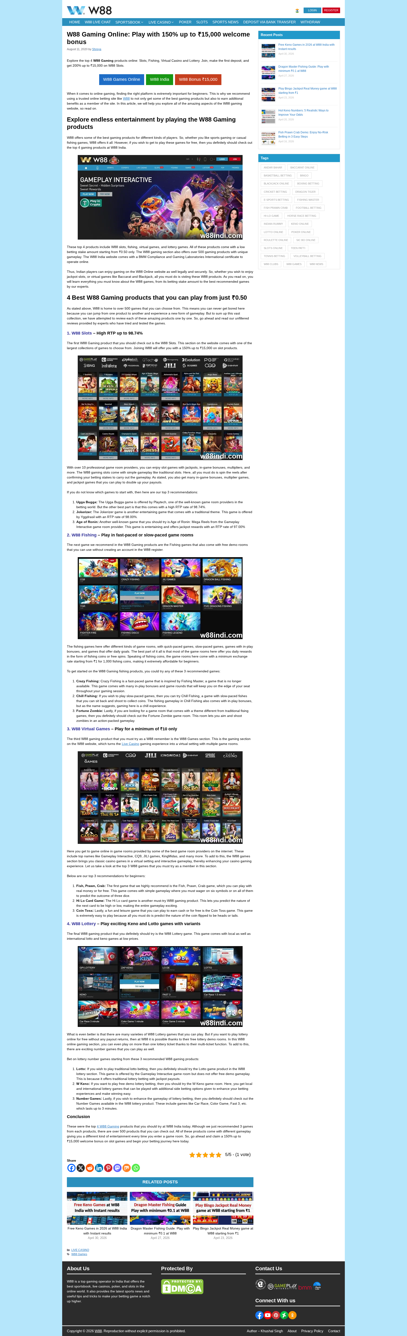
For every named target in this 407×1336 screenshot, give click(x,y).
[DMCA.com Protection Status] (182, 1293)
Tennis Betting (274, 256)
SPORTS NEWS (225, 22)
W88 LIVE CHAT (98, 22)
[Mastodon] (117, 1168)
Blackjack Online (276, 183)
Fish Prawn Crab (276, 207)
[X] (81, 1168)
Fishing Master (308, 199)
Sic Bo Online (305, 240)
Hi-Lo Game (271, 215)
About (292, 1331)
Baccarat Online (302, 167)
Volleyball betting (307, 256)
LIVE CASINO (160, 22)
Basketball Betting (278, 175)
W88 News (316, 264)
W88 (126, 98)
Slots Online (273, 248)
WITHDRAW (310, 22)
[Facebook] (71, 1168)
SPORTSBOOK (127, 22)
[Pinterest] (108, 1168)
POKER (185, 22)
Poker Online (301, 232)
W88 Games (79, 1254)
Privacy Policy (312, 1331)
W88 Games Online (121, 79)
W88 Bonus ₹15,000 (198, 79)
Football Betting (309, 207)
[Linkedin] (99, 1168)
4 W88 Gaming (108, 1126)
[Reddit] (90, 1168)
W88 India (159, 79)
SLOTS (202, 22)
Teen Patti (298, 248)
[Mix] (126, 1168)
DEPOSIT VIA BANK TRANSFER (269, 22)
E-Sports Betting (276, 199)
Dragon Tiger (305, 191)
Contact (334, 1331)
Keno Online (300, 223)
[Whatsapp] (136, 1168)
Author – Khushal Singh (265, 1331)
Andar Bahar (273, 167)
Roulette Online (276, 240)
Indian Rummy (273, 223)
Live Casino (130, 744)
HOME (74, 22)
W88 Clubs (271, 264)
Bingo (304, 175)
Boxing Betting (308, 183)
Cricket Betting (275, 191)
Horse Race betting (301, 215)
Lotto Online (273, 232)
